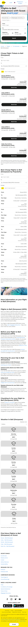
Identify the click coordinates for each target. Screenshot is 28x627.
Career (2, 560)
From (3, 23)
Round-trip (5, 17)
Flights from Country (16, 612)
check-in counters (9, 402)
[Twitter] (15, 599)
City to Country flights (6, 612)
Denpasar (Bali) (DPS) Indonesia (10, 29)
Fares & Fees (4, 591)
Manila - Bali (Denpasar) (7, 542)
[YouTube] (19, 599)
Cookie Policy (22, 621)
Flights (8, 46)
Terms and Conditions (14, 619)
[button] (18, 18)
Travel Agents (4, 577)
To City (12, 610)
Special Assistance (5, 589)
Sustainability (4, 564)
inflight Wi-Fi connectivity (7, 382)
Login (10, 2)
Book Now (14, 87)
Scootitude (4, 555)
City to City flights (18, 610)
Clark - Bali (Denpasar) (6, 544)
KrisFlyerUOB (4, 571)
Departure (4, 32)
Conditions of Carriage (6, 586)
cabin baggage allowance (13, 325)
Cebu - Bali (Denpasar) (6, 540)
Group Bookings (5, 579)
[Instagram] (11, 599)
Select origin (5, 25)
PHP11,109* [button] (12, 13)
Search (14, 38)
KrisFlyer (3, 569)
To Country (7, 610)
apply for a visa (23, 345)
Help (2, 584)
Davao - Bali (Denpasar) (7, 538)
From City (24, 612)
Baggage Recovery (6, 593)
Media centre (4, 557)
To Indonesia (16, 46)
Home (2, 46)
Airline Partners (5, 562)
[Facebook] (7, 599)
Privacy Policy (4, 619)
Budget (2, 68)
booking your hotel (6, 365)
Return (16, 32)
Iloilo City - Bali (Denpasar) (7, 546)
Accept (14, 624)
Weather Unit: (23, 422)
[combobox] (15, 60)
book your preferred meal (7, 372)
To (3, 28)
